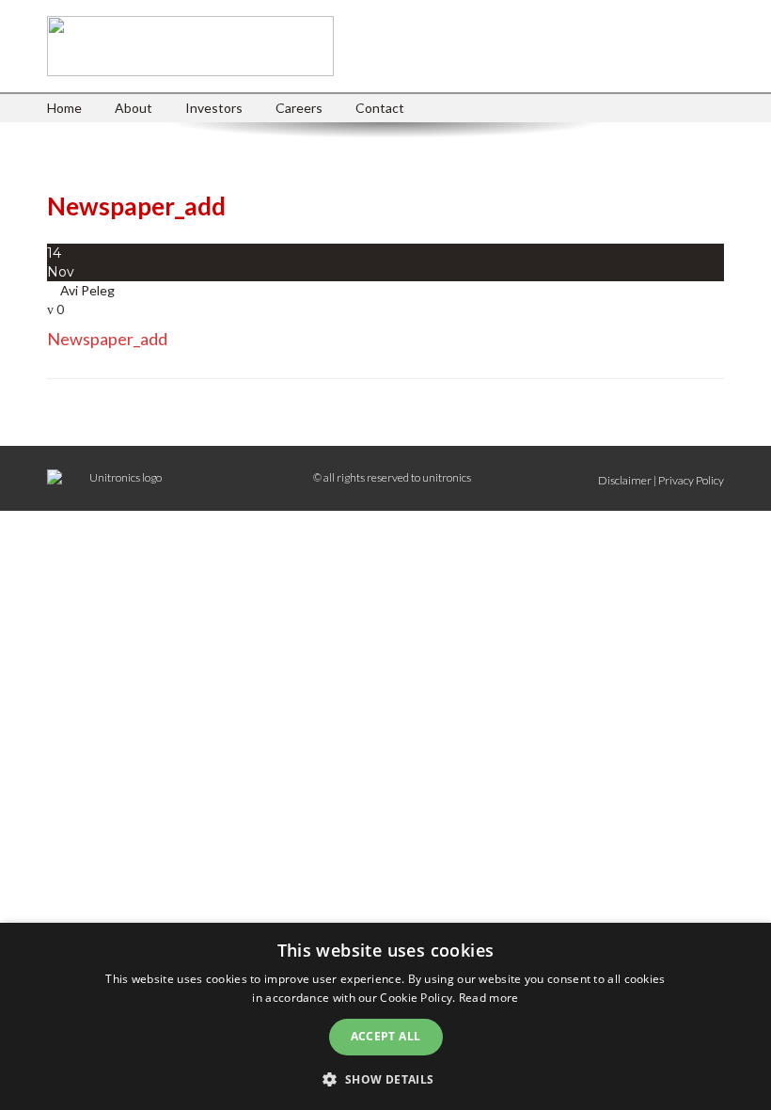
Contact (379, 108)
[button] (385, 1078)
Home (64, 108)
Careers (299, 108)
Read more (489, 998)
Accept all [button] (386, 1036)
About (133, 108)
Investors (214, 108)
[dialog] (385, 1016)
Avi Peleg (87, 290)
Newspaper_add (107, 338)
